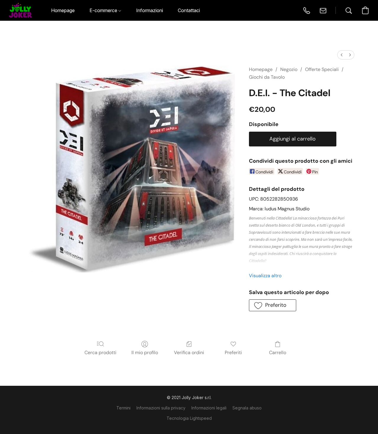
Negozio (288, 69)
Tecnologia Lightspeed (189, 418)
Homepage (261, 69)
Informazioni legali (209, 407)
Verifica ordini (189, 352)
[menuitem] (342, 55)
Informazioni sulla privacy (160, 407)
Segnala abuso (247, 407)
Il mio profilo (144, 352)
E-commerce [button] (103, 10)
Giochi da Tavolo (267, 77)
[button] (20, 10)
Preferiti (233, 352)
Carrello (277, 352)
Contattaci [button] (189, 10)
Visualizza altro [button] (265, 275)
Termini (123, 407)
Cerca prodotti (100, 352)
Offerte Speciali (322, 69)
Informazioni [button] (149, 10)
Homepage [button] (63, 10)
